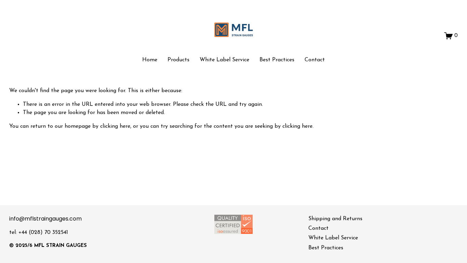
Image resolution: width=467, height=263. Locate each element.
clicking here (115, 126)
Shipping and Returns (335, 219)
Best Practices (276, 60)
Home (149, 60)
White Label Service (224, 60)
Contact (315, 60)
